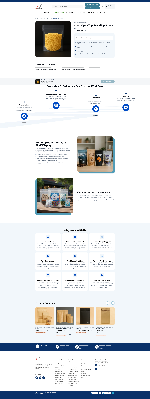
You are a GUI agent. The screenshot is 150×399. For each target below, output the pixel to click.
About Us (83, 361)
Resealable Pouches (60, 373)
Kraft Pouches (58, 371)
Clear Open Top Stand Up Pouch (57, 18)
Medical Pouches (72, 377)
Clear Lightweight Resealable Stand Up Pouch (73, 67)
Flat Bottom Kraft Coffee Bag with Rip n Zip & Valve (105, 327)
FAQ (82, 377)
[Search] (53, 6)
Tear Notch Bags (59, 381)
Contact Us (84, 359)
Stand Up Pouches (59, 375)
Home (36, 18)
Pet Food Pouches (72, 379)
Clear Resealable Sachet (94, 67)
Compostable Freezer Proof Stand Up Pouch (45, 69)
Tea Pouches (71, 385)
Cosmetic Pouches (72, 367)
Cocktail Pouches (72, 363)
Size (76, 35)
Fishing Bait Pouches (73, 371)
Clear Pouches (58, 361)
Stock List (83, 373)
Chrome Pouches (59, 359)
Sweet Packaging (72, 383)
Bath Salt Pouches (44, 18)
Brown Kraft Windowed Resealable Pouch (44, 327)
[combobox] (67, 6)
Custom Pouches (85, 375)
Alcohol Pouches (72, 359)
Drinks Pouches (72, 369)
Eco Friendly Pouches (60, 365)
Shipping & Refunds (86, 369)
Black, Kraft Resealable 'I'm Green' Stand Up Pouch (85, 327)
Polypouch (79, 396)
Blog (82, 365)
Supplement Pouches (73, 381)
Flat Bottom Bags (59, 367)
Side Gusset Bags (59, 379)
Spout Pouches (58, 377)
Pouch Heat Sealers (59, 383)
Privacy (83, 371)
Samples (83, 363)
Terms (82, 367)
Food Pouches (71, 373)
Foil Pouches (58, 369)
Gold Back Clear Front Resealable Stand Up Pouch (73, 69)
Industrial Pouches (72, 375)
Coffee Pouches (59, 363)
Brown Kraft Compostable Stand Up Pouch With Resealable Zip (64, 327)
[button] (46, 12)
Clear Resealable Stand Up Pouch (43, 67)
